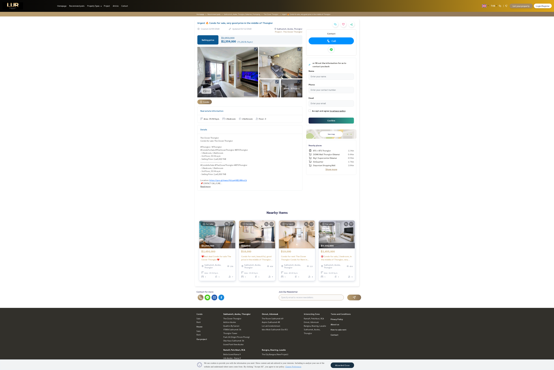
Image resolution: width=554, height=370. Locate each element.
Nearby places (315, 145)
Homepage (61, 6)
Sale (198, 318)
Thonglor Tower (230, 333)
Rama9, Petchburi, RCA (234, 349)
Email (311, 98)
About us (335, 324)
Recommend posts (76, 6)
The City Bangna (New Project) (275, 354)
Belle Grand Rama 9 (232, 354)
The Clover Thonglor (271, 14)
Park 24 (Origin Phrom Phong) (236, 337)
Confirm (331, 120)
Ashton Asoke (229, 322)
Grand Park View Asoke (233, 344)
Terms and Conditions (341, 314)
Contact (124, 6)
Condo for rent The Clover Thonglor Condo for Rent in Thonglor (294, 258)
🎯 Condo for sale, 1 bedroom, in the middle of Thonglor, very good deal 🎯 (336, 258)
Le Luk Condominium (271, 325)
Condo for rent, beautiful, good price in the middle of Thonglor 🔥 (256, 258)
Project (107, 6)
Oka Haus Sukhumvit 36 (233, 340)
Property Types (93, 6)
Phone (312, 84)
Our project (201, 339)
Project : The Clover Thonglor (288, 31)
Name (311, 71)
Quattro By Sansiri (231, 325)
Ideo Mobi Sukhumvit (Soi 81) (275, 329)
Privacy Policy (337, 319)
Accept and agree (320, 111)
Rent (198, 322)
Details (203, 129)
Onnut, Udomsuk (270, 314)
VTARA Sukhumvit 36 (232, 329)
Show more (331, 169)
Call (334, 40)
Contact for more (204, 291)
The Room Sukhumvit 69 (272, 318)
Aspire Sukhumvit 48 (271, 322)
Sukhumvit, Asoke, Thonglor (237, 314)
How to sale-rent (338, 329)
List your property (521, 6)
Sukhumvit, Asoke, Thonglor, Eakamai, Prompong (242, 14)
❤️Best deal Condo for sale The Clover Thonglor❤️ (216, 258)
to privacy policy (338, 111)
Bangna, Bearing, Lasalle (274, 349)
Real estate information (211, 111)
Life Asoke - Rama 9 (232, 358)
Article (115, 6)
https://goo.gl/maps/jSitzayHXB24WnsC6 (228, 180)
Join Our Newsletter (288, 291)
